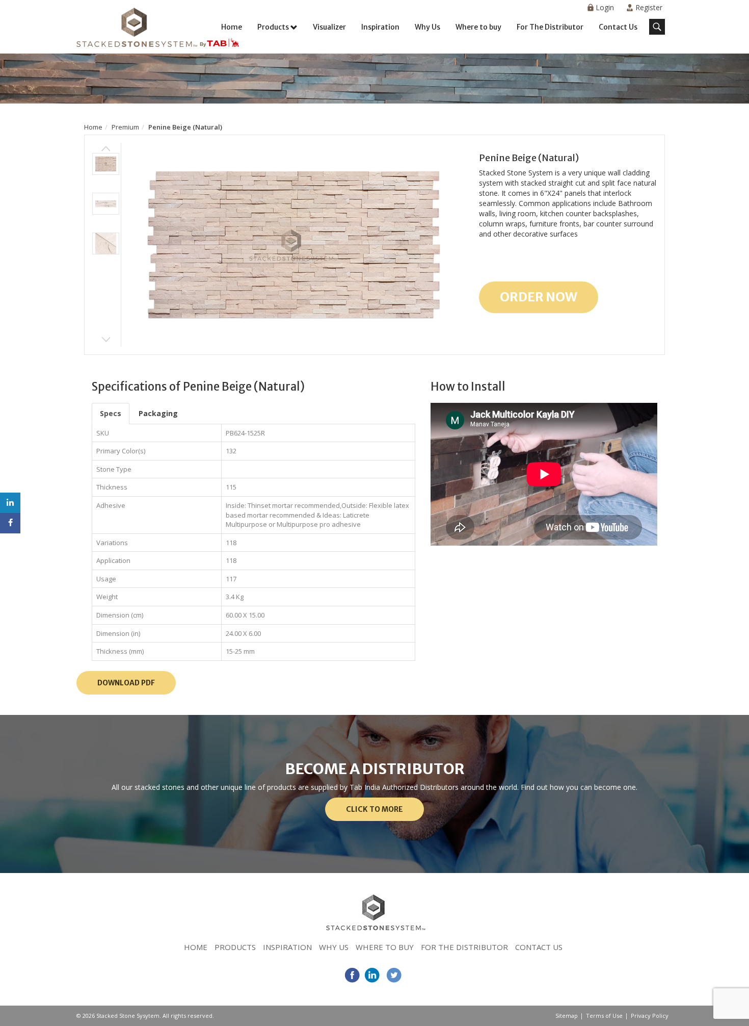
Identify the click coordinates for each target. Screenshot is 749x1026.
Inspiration (380, 27)
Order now (538, 297)
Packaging (158, 413)
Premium (125, 127)
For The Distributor (550, 27)
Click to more (374, 809)
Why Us (427, 27)
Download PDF (126, 682)
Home (231, 27)
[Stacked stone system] (157, 28)
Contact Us (618, 27)
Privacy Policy (649, 1015)
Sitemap (566, 1015)
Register (648, 7)
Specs (110, 413)
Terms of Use (604, 1015)
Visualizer (329, 27)
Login (605, 7)
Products (273, 27)
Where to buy (478, 27)
